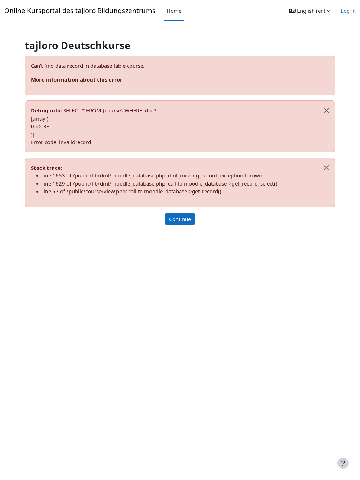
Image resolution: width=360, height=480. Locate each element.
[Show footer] (343, 463)
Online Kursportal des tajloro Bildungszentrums (79, 10)
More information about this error (76, 79)
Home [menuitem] (174, 10)
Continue (180, 218)
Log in (348, 10)
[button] (309, 10)
